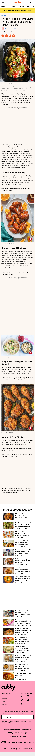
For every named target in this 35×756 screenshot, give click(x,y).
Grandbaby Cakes (9, 243)
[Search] (32, 2)
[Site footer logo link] (8, 687)
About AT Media (16, 742)
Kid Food (4, 15)
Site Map (4, 704)
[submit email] (31, 717)
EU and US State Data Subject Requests (22, 749)
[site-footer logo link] (5, 742)
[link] (23, 515)
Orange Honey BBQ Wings (19, 272)
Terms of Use (30, 721)
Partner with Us (29, 742)
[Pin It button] (32, 79)
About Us (4, 698)
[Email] (10, 35)
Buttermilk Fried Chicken (19, 449)
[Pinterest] (6, 35)
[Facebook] (2, 35)
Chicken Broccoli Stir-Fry (19, 188)
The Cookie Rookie (9, 432)
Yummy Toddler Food (10, 357)
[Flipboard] (22, 703)
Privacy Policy (7, 722)
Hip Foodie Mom (9, 83)
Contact (3, 701)
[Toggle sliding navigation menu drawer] (3, 2)
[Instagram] (28, 696)
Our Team (4, 696)
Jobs (23, 742)
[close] (33, 753)
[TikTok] (28, 700)
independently (8, 87)
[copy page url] (13, 35)
